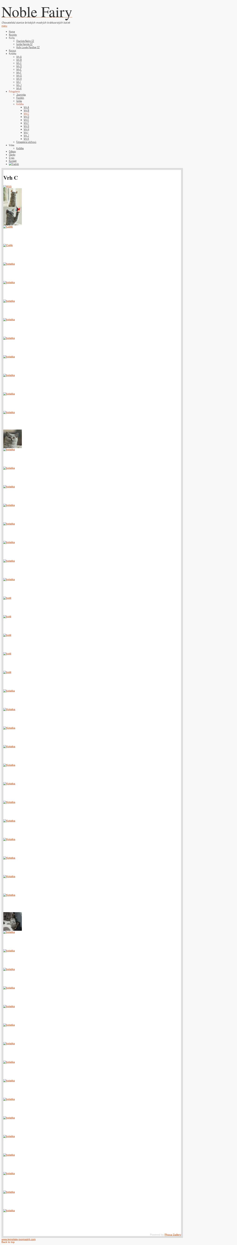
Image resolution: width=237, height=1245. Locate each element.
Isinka (19, 100)
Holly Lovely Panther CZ (28, 47)
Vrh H (19, 78)
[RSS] (7, 186)
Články (12, 154)
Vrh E (18, 69)
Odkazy (12, 151)
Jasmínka (21, 94)
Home (12, 31)
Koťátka (20, 148)
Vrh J (18, 85)
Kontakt (12, 160)
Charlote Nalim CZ (25, 41)
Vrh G (19, 75)
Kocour (12, 50)
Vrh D (19, 66)
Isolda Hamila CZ (24, 44)
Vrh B (19, 59)
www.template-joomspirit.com (18, 1239)
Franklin (20, 97)
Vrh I (18, 82)
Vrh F (18, 72)
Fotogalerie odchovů (26, 141)
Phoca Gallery (173, 1234)
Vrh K (18, 88)
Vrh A (18, 56)
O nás (11, 157)
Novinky (13, 34)
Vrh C (18, 63)
